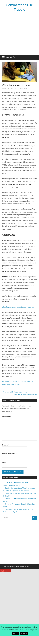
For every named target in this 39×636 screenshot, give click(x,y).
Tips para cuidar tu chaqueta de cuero (15, 392)
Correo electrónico (9, 454)
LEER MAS (24, 633)
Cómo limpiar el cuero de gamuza (24, 395)
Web (4, 462)
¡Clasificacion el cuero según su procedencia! (18, 307)
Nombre (5, 445)
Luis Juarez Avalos (23, 88)
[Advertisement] (19, 33)
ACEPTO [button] (15, 633)
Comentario (7, 416)
